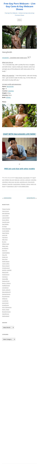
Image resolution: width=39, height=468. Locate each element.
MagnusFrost (5, 281)
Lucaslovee (5, 301)
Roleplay (23, 184)
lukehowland (5, 316)
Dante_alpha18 (6, 290)
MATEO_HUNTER (6, 270)
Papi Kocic (5, 237)
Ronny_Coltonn (6, 283)
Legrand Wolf (5, 218)
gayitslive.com (23, 182)
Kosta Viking (5, 220)
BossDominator (6, 312)
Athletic (8, 97)
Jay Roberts (5, 248)
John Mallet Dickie (24, 186)
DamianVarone (6, 294)
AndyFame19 (5, 274)
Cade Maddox (6, 253)
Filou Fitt (4, 255)
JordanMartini (32, 198)
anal (3, 180)
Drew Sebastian (6, 228)
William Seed (5, 244)
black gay (17, 180)
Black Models (19, 177)
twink (32, 184)
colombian (5, 182)
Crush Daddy (5, 231)
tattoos (28, 184)
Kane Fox (4, 250)
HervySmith (5, 58)
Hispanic (4, 184)
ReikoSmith (5, 272)
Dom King (4, 259)
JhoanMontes (5, 296)
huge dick (10, 184)
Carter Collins (5, 263)
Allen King (4, 239)
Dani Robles (5, 224)
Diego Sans (5, 246)
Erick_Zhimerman (7, 307)
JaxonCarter (5, 303)
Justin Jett (4, 235)
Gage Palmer (5, 233)
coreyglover (5, 288)
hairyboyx (5, 277)
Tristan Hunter (6, 209)
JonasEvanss (5, 305)
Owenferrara (5, 314)
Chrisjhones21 (6, 268)
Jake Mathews (6, 213)
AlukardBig (5, 279)
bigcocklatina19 (6, 292)
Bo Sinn (4, 242)
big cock (12, 180)
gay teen (17, 182)
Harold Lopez (5, 222)
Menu (19, 19)
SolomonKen (6, 198)
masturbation (16, 184)
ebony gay (11, 182)
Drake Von (5, 257)
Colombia (11, 91)
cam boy (22, 180)
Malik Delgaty (5, 261)
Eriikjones (4, 298)
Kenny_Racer (5, 309)
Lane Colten (5, 215)
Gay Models (26, 177)
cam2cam (27, 180)
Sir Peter (4, 226)
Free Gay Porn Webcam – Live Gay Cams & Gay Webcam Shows (19, 6)
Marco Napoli (5, 266)
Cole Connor (5, 211)
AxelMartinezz (6, 285)
